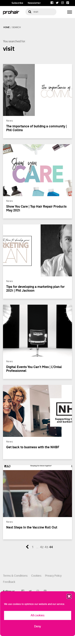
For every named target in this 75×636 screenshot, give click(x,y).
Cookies (36, 576)
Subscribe (17, 3)
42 (42, 547)
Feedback (9, 582)
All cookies (37, 615)
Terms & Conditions (15, 576)
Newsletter (34, 3)
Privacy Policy (53, 576)
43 (46, 547)
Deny (37, 626)
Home (6, 27)
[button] (69, 596)
